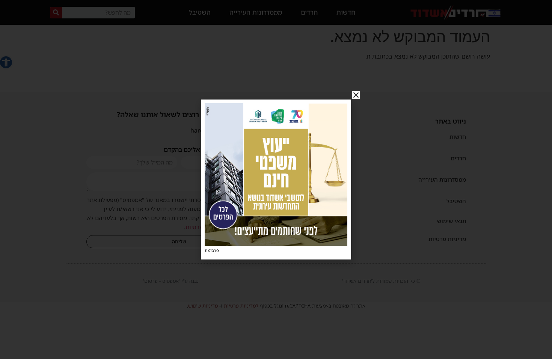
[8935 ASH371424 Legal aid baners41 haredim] (276, 243)
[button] (356, 95)
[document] (276, 179)
